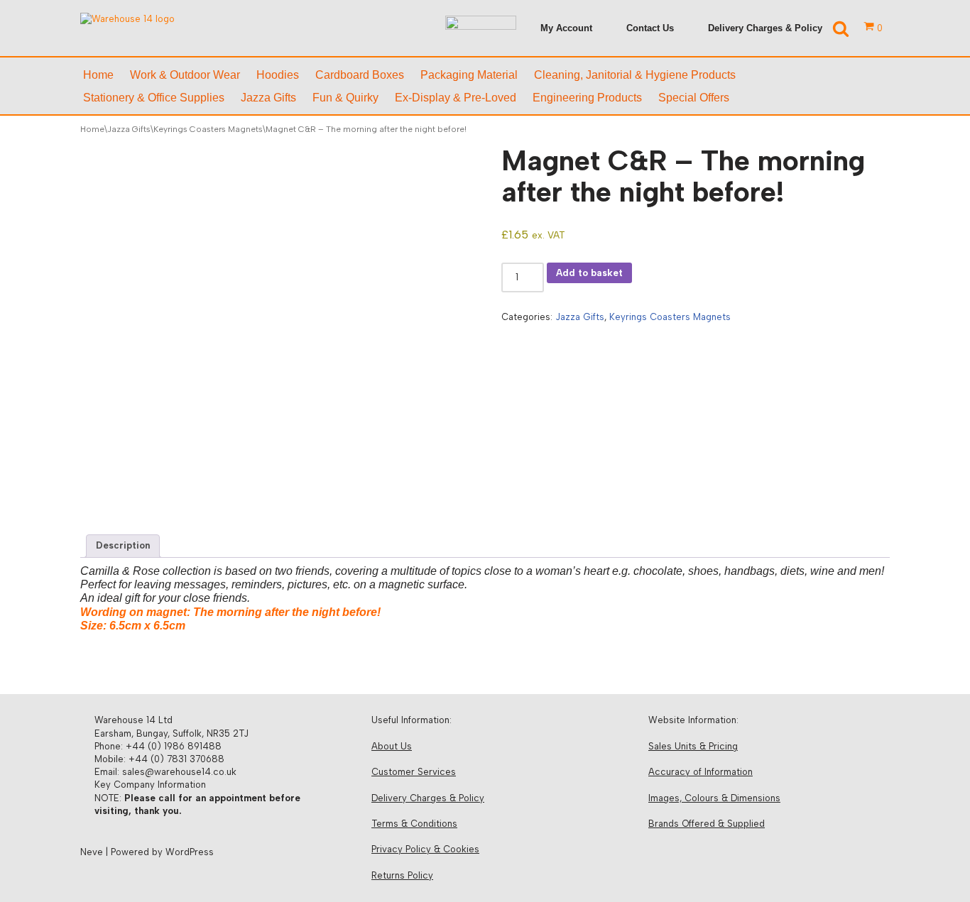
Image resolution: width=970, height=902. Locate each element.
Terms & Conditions (414, 823)
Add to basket (589, 273)
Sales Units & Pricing (693, 746)
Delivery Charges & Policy (765, 28)
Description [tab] (123, 545)
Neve (91, 852)
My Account (566, 28)
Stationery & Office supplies (153, 98)
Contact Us (650, 28)
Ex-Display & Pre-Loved (455, 98)
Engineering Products (587, 98)
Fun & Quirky (345, 98)
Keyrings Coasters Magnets (208, 129)
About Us (391, 746)
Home (98, 75)
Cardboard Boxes (359, 75)
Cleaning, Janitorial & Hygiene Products (635, 75)
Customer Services (413, 771)
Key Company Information (150, 784)
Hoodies (277, 75)
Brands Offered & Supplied (706, 823)
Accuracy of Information (700, 771)
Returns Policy (402, 875)
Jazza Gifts (268, 98)
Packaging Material (469, 75)
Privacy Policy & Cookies (425, 849)
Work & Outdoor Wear (185, 75)
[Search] (840, 28)
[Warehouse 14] (169, 28)
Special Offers (693, 98)
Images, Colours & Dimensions (714, 798)
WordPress (189, 852)
